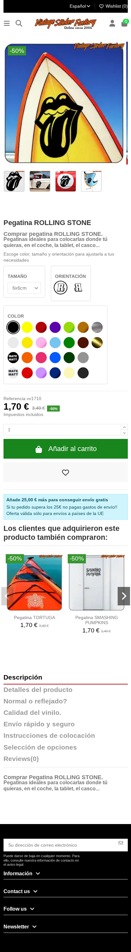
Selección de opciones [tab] (40, 747)
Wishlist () (116, 6)
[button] (7, 596)
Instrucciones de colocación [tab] (49, 735)
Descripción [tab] (22, 677)
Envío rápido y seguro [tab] (39, 724)
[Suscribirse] (121, 842)
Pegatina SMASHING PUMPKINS (96, 620)
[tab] (65, 760)
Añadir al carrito (72, 449)
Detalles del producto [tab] (37, 690)
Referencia (14, 398)
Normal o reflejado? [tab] (35, 701)
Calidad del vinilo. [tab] (32, 712)
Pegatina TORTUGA (34, 617)
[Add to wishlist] (65, 472)
